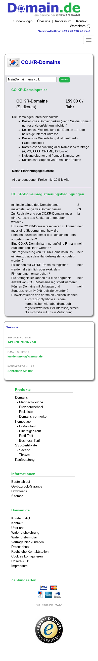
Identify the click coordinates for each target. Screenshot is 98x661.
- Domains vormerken (32, 416)
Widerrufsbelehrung (25, 532)
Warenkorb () (80, 26)
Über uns (43, 21)
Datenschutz (20, 547)
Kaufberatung (24, 459)
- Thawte (23, 455)
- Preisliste (25, 412)
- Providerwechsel (30, 407)
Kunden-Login (22, 21)
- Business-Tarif (28, 440)
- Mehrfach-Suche (30, 402)
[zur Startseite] (49, 9)
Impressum (63, 21)
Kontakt (81, 21)
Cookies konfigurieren (27, 556)
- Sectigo (23, 450)
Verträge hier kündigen (27, 542)
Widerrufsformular (24, 537)
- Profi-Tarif (25, 436)
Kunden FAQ (20, 518)
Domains (21, 397)
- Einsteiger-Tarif (29, 431)
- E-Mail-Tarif (26, 426)
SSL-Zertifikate (26, 445)
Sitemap (17, 496)
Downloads (19, 491)
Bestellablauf (20, 482)
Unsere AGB (20, 561)
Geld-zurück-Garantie (26, 486)
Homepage (23, 421)
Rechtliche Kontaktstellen (29, 551)
